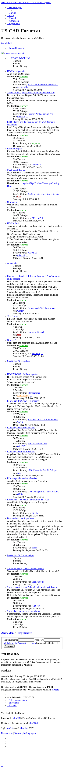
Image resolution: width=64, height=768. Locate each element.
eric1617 (21, 446)
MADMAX (37, 218)
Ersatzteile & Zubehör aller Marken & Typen (28, 499)
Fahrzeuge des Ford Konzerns (21, 427)
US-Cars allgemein (16, 71)
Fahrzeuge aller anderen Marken (22, 478)
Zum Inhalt (6, 43)
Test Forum (12, 316)
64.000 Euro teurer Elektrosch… (43, 84)
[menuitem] (11, 13)
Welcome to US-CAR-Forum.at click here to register (26, 2)
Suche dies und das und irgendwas (23, 611)
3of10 (20, 422)
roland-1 (21, 116)
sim (19, 473)
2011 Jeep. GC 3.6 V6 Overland (43, 419)
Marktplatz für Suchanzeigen (20, 555)
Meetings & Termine (16, 170)
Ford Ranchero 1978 (37, 443)
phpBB (16, 718)
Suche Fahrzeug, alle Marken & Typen (25, 568)
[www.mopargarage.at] (12, 53)
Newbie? (11, 340)
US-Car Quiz (13, 223)
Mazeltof (24, 728)
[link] (35, 80)
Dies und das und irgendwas (20, 518)
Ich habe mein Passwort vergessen (20, 643)
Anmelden (7, 632)
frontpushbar (23, 87)
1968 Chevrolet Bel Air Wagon (42, 470)
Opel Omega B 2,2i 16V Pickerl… (44, 491)
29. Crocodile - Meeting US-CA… (44, 194)
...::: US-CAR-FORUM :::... (20, 58)
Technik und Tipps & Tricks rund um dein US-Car (30, 92)
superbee (23, 76)
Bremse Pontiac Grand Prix (40, 114)
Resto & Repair (14, 148)
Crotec (55, 689)
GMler (20, 311)
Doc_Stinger (23, 395)
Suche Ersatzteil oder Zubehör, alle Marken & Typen (32, 587)
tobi (19, 196)
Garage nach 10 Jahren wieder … (43, 308)
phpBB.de (34, 723)
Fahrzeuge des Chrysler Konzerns (23, 401)
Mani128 (36, 353)
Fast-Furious (38, 581)
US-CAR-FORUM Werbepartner (23, 374)
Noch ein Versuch (36, 332)
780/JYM (32, 252)
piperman (36, 164)
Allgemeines (13, 263)
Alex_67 (36, 605)
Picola (35, 513)
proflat (10, 728)
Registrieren (25, 632)
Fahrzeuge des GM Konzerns (21, 451)
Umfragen (12, 202)
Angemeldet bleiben (47, 643)
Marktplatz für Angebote (18, 361)
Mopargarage (34, 393)
